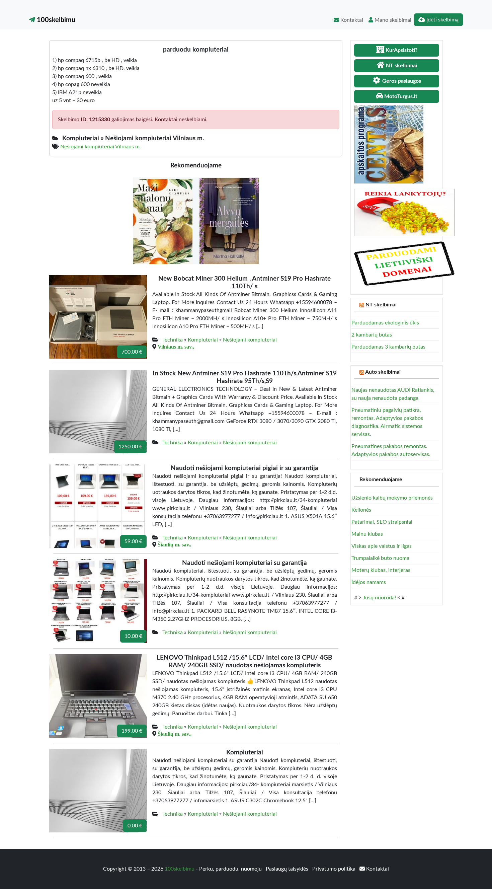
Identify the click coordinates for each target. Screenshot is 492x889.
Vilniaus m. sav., (176, 346)
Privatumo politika (334, 869)
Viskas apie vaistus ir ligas (381, 546)
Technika (172, 340)
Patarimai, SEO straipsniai (381, 522)
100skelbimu (55, 20)
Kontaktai (351, 20)
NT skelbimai (381, 304)
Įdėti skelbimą (442, 19)
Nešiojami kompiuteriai (250, 340)
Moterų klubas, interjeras (380, 570)
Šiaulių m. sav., (174, 544)
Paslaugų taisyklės (288, 869)
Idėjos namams (368, 582)
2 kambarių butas (371, 335)
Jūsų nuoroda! (379, 597)
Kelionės (361, 510)
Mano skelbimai (392, 20)
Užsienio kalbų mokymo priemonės (392, 498)
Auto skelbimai (383, 372)
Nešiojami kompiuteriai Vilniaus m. (100, 146)
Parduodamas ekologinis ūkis (385, 322)
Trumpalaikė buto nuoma (380, 558)
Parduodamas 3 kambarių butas (388, 347)
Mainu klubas (367, 534)
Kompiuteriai (203, 340)
